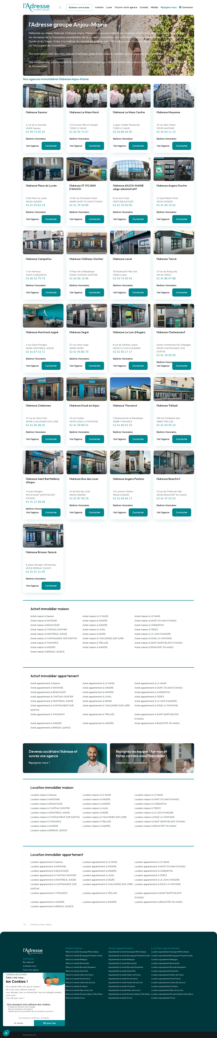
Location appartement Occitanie (164, 986)
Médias (154, 7)
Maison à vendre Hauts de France (79, 975)
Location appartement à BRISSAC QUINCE (52, 906)
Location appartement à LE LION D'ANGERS (157, 879)
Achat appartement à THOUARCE (47, 714)
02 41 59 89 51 (79, 425)
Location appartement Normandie (165, 963)
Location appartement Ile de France (165, 979)
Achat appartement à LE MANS (98, 683)
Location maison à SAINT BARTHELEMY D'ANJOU (159, 821)
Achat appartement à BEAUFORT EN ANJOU (157, 723)
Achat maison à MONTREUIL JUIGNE (48, 634)
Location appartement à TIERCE (150, 875)
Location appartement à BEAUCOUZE (49, 870)
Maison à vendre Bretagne (76, 959)
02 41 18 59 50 (166, 355)
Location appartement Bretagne (164, 959)
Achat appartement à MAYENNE (46, 687)
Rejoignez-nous (169, 7)
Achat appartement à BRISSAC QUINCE (50, 727)
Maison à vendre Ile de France (78, 979)
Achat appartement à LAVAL (97, 696)
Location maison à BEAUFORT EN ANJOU (155, 826)
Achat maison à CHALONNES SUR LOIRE (103, 638)
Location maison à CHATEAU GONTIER (50, 808)
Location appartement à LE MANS (100, 862)
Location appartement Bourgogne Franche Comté (171, 955)
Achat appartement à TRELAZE (98, 714)
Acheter (99, 7)
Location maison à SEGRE (95, 812)
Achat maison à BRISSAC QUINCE (47, 651)
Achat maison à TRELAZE (95, 642)
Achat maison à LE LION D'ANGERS (152, 634)
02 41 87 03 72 (35, 352)
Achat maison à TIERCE (146, 629)
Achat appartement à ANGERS (98, 687)
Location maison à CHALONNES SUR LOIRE (105, 817)
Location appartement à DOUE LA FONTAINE (157, 884)
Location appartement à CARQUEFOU (153, 870)
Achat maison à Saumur (42, 616)
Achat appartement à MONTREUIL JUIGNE (51, 701)
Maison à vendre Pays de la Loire (79, 990)
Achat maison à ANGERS (95, 620)
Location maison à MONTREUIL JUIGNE (50, 812)
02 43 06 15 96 (79, 278)
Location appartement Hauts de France (167, 975)
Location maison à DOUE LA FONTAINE (154, 817)
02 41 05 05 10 (166, 425)
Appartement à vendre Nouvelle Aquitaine (125, 967)
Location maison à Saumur (43, 795)
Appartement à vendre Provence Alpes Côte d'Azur (129, 994)
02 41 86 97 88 (166, 278)
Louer (109, 7)
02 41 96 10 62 (166, 205)
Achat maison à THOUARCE (44, 642)
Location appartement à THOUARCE (48, 893)
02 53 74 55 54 (122, 278)
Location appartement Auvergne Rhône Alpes (170, 952)
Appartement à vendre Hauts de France (124, 975)
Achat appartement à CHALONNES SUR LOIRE (106, 705)
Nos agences (28, 962)
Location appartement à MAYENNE (48, 866)
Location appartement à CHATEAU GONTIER (53, 875)
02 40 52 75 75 (35, 278)
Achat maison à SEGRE (94, 634)
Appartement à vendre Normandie (122, 963)
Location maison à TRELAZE (97, 821)
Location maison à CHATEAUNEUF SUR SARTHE (55, 817)
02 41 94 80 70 (79, 352)
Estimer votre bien (79, 7)
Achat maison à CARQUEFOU (149, 625)
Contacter (51, 145)
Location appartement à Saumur (46, 862)
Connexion (187, 7)
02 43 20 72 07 (79, 132)
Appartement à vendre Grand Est (122, 971)
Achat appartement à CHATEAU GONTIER (51, 696)
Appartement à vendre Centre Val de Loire (125, 982)
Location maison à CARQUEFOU (150, 803)
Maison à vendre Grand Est (77, 971)
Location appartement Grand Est (164, 971)
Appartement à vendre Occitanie (121, 986)
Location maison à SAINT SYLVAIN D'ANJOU (156, 799)
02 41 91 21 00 (35, 572)
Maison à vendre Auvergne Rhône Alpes (82, 952)
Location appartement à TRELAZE (100, 893)
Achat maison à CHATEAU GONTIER (48, 629)
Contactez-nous (29, 966)
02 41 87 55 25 (79, 498)
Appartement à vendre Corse (120, 998)
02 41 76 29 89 (79, 205)
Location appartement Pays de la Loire (167, 990)
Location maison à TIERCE (147, 808)
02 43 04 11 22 (166, 132)
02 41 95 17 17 (122, 352)
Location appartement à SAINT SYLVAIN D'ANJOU (159, 866)
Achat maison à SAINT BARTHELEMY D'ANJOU (158, 642)
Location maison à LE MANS (97, 795)
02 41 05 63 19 (35, 205)
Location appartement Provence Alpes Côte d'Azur (172, 994)
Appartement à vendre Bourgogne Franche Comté (129, 955)
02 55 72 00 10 (35, 132)
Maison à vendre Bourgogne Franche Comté (84, 955)
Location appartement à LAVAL (99, 875)
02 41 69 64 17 (122, 498)
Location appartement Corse (163, 998)
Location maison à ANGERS (96, 799)
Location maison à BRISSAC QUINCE (48, 830)
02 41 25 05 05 (122, 205)
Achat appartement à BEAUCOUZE (48, 692)
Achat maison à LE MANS (95, 616)
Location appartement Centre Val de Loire (168, 982)
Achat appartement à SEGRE (97, 701)
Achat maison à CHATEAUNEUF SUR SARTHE (53, 638)
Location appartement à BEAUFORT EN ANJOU (158, 902)
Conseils (144, 7)
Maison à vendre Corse (75, 998)
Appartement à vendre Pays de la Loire (124, 990)
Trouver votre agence (126, 7)
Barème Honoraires (36, 138)
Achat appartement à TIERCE (149, 696)
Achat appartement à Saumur (45, 683)
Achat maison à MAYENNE (43, 620)
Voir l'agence (32, 146)
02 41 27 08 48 (35, 502)
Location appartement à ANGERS (99, 866)
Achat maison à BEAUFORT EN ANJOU (153, 647)
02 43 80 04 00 (122, 132)
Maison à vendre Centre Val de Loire (80, 982)
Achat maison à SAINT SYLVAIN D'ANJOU (155, 620)
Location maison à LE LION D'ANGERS (153, 812)
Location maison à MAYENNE (45, 799)
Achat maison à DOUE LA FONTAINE (153, 638)
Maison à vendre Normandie (77, 963)
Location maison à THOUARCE (45, 821)
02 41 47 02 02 (166, 498)
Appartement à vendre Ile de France (123, 979)
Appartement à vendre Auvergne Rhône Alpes (127, 952)
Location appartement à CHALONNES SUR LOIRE (108, 884)
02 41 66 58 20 (35, 425)
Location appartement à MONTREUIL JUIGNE (53, 879)
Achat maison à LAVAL (94, 629)
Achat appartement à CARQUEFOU (152, 692)
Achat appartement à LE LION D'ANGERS (155, 701)
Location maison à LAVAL (95, 808)
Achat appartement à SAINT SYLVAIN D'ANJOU (158, 687)
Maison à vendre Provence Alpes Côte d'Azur (84, 994)
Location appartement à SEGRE (99, 879)
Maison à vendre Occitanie (76, 986)
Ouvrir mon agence (31, 970)
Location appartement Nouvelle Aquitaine (168, 967)
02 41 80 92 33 (122, 425)
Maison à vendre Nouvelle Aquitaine (81, 967)
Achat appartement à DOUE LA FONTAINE (156, 705)
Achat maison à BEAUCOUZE (45, 625)
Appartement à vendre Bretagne (121, 959)
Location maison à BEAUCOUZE (46, 803)
